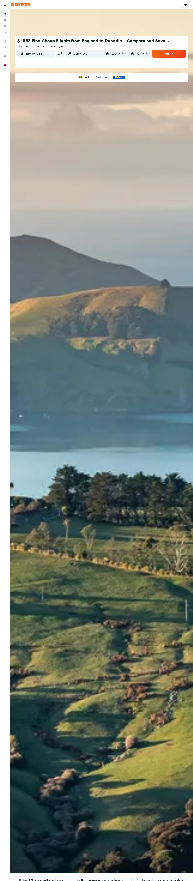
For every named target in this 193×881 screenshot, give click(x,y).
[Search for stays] (5, 20)
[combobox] (23, 46)
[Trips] (5, 56)
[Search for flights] (5, 14)
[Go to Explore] (5, 41)
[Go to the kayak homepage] (20, 4)
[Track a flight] (5, 48)
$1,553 (23, 40)
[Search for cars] (5, 27)
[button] (5, 4)
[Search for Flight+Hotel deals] (5, 33)
